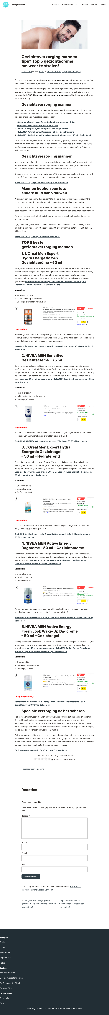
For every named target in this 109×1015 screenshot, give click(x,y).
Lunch (3, 947)
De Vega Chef (6, 988)
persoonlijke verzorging (33, 769)
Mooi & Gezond (54, 71)
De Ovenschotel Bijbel (10, 983)
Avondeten (5, 952)
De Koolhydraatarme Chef (11, 978)
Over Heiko (5, 998)
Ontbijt (3, 942)
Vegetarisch (5, 958)
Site (23, 864)
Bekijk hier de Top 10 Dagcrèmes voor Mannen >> (37, 236)
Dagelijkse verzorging (71, 71)
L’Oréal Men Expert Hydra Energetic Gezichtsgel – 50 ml (42, 128)
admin (41, 71)
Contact (3, 1003)
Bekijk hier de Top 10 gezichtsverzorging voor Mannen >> (41, 182)
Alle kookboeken (7, 973)
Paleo (2, 963)
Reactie (26, 816)
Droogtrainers (18, 4)
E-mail (24, 853)
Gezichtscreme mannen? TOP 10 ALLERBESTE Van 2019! (41, 750)
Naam (24, 842)
